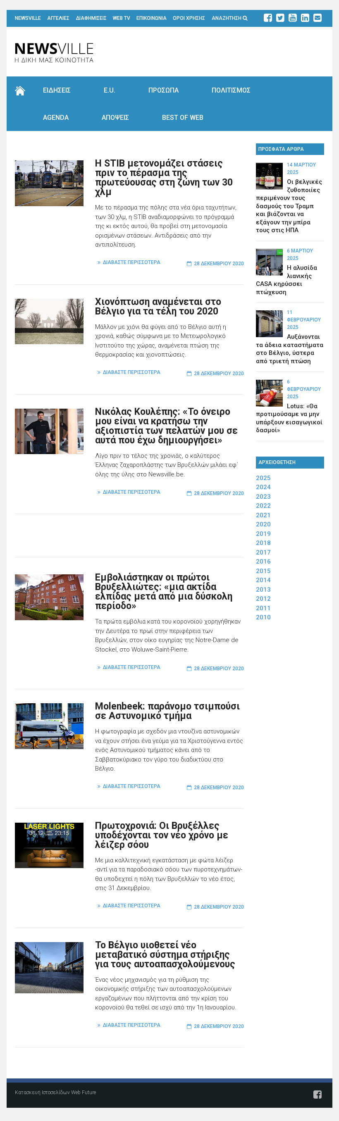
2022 (263, 505)
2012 (263, 598)
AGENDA (56, 117)
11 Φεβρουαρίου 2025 (304, 319)
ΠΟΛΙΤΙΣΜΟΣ (231, 90)
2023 (263, 496)
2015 (263, 571)
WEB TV (121, 18)
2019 (263, 534)
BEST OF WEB (182, 117)
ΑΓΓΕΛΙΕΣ (58, 18)
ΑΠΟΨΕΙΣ (115, 117)
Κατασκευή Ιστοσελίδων (42, 1092)
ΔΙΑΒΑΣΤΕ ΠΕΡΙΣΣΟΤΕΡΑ (131, 262)
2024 (263, 487)
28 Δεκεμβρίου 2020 (219, 264)
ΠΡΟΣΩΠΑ (163, 90)
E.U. (109, 90)
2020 (263, 524)
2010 (263, 617)
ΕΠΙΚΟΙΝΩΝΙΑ (151, 18)
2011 (263, 608)
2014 (263, 580)
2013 (263, 589)
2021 (263, 515)
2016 (263, 561)
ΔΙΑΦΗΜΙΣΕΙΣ (91, 18)
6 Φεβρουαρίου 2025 (304, 389)
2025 (263, 478)
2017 (263, 552)
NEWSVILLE (28, 18)
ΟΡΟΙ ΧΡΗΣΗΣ (189, 18)
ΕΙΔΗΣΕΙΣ (57, 90)
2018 (263, 543)
